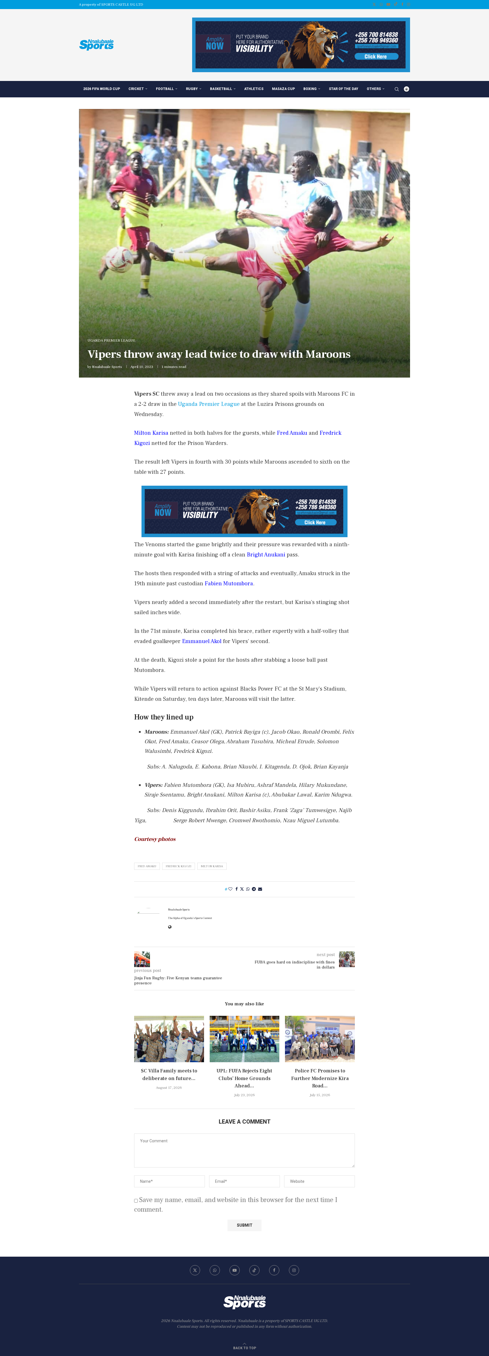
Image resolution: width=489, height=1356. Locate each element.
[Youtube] (388, 4)
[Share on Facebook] (236, 889)
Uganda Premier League (209, 404)
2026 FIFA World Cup (101, 89)
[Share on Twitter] (242, 889)
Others (374, 89)
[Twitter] (374, 4)
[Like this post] (230, 889)
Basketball (221, 89)
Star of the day (343, 89)
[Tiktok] (396, 4)
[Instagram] (408, 4)
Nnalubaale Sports (107, 367)
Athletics (253, 89)
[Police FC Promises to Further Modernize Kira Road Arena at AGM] (320, 1039)
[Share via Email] (260, 889)
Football (165, 89)
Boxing (310, 89)
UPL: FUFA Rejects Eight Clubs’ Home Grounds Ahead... (244, 1078)
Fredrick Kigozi (178, 866)
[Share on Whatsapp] (248, 889)
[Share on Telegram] (254, 889)
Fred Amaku (147, 866)
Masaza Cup (283, 89)
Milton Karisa (212, 866)
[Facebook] (402, 4)
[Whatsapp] (381, 4)
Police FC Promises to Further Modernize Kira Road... (320, 1078)
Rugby (192, 89)
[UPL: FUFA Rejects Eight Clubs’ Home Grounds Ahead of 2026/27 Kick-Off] (245, 1039)
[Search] (397, 89)
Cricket (136, 89)
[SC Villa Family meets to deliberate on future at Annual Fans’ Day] (169, 1039)
